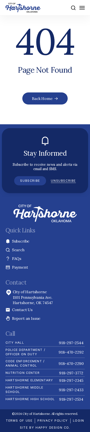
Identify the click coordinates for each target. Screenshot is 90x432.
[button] (73, 8)
